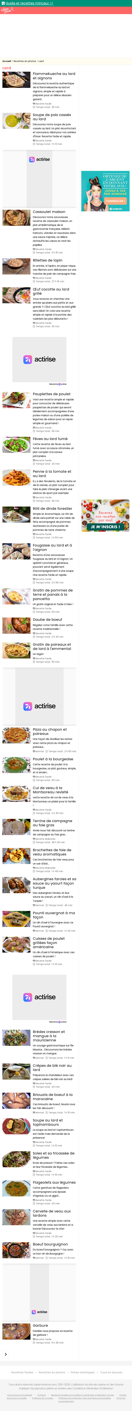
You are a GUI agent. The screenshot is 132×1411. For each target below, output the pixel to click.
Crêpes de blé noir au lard (52, 1067)
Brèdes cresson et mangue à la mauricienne (49, 1036)
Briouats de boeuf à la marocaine (53, 1096)
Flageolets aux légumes (54, 1182)
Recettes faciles (22, 1372)
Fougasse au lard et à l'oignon (52, 547)
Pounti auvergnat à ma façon (54, 915)
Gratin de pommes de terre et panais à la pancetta (53, 594)
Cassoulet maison (49, 211)
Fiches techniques (83, 1372)
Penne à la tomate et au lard (52, 473)
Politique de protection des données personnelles (84, 1398)
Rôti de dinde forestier (52, 508)
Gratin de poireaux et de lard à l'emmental (52, 646)
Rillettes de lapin (47, 260)
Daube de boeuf (47, 619)
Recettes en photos (25, 61)
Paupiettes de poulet (52, 393)
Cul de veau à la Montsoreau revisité (50, 790)
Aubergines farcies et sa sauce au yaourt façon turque (54, 883)
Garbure (40, 1325)
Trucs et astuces (111, 1372)
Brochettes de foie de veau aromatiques (52, 852)
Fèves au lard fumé (50, 438)
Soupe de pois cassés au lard (52, 117)
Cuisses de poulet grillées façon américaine (49, 942)
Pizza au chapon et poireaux (50, 731)
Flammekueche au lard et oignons (54, 75)
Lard (41, 61)
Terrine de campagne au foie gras (52, 823)
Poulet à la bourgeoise (53, 759)
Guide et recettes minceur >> (29, 3)
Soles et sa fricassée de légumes (54, 1155)
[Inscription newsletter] (105, 515)
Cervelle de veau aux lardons (52, 1213)
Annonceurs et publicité (19, 1395)
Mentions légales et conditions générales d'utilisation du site (82, 1395)
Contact (41, 1395)
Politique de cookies (42, 1398)
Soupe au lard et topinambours (48, 1122)
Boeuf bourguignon (50, 1244)
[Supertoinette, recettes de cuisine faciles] (7, 10)
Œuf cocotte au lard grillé (51, 291)
